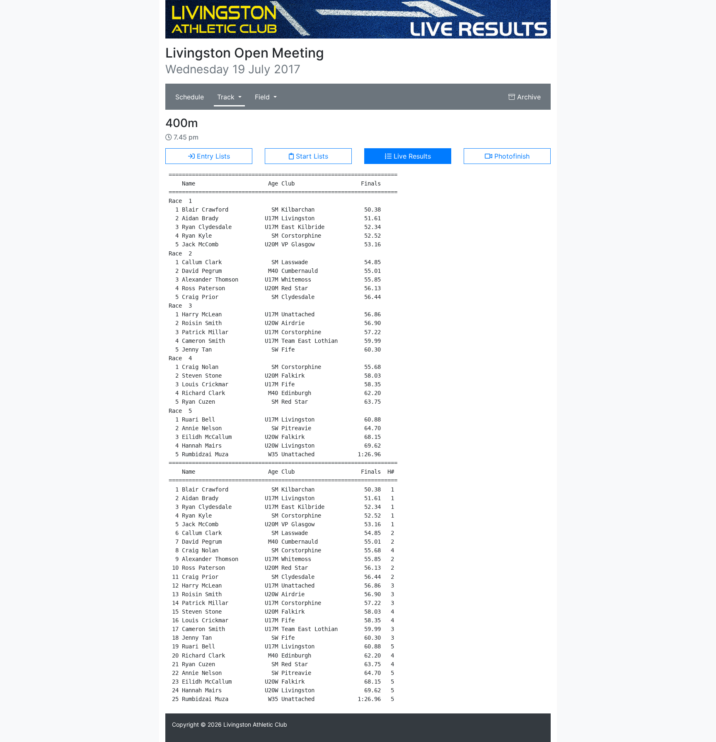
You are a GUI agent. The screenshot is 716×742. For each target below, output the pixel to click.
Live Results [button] (411, 156)
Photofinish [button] (511, 156)
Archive (528, 97)
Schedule (189, 97)
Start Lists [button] (311, 156)
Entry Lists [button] (212, 156)
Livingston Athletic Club (255, 724)
